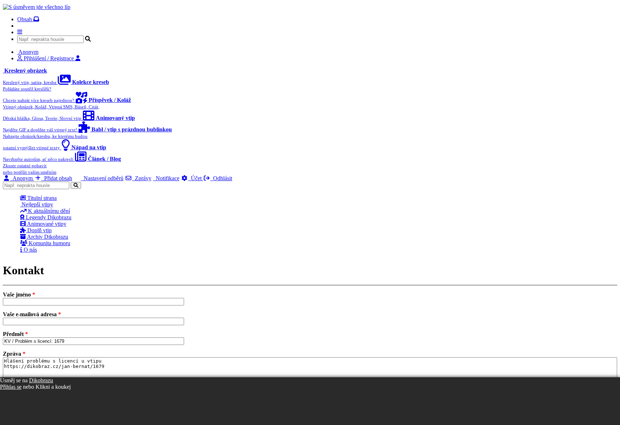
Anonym (22, 178)
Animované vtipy (46, 224)
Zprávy (141, 178)
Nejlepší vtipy (36, 204)
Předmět (15, 334)
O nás (29, 250)
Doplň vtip (39, 230)
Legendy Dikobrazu (47, 217)
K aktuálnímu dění (48, 211)
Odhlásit (221, 178)
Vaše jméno (19, 294)
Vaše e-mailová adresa (32, 314)
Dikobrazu (41, 380)
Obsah (25, 19)
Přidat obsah (56, 178)
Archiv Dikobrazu (47, 237)
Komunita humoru (48, 243)
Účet (195, 178)
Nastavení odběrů (102, 178)
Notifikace (166, 178)
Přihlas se (11, 387)
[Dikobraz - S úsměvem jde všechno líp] (36, 7)
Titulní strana (41, 198)
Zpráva (14, 354)
